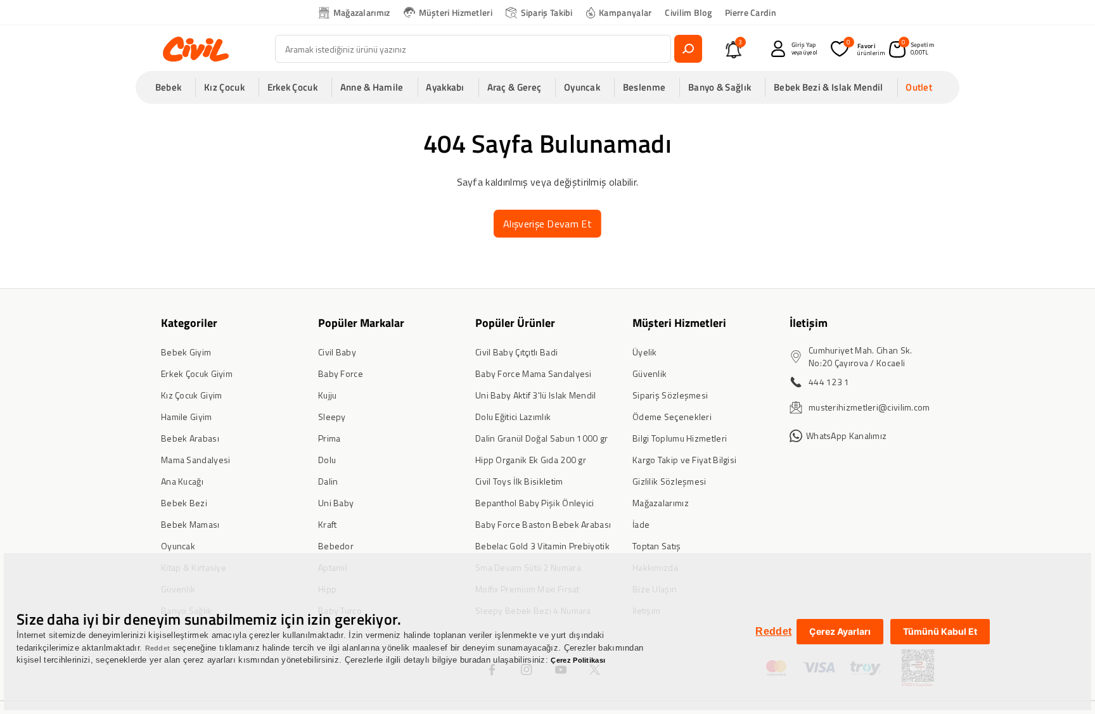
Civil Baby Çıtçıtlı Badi (516, 352)
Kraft (327, 524)
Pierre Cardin (750, 12)
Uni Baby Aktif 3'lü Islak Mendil (535, 395)
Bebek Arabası (190, 438)
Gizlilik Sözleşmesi (669, 481)
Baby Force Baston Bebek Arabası (543, 524)
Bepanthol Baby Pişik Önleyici (534, 502)
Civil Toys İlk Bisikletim (519, 481)
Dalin (328, 481)
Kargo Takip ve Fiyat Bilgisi (684, 459)
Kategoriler (189, 322)
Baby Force (340, 373)
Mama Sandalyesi (196, 459)
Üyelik (644, 352)
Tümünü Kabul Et (940, 631)
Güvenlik (649, 373)
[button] (172, 87)
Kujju (327, 395)
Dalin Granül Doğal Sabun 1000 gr (541, 438)
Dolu (327, 459)
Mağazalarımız (361, 12)
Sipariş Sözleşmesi (670, 395)
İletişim (809, 322)
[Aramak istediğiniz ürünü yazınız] (688, 49)
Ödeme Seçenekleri (672, 416)
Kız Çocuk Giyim (191, 395)
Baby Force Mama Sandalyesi (533, 373)
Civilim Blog (688, 12)
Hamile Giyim (186, 416)
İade (641, 524)
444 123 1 (829, 381)
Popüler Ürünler (515, 322)
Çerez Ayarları (840, 631)
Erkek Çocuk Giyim (197, 373)
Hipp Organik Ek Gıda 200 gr (530, 459)
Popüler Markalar (361, 322)
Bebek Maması (190, 524)
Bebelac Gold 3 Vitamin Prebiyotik (542, 545)
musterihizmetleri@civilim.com (869, 407)
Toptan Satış (656, 545)
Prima (329, 438)
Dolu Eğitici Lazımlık (513, 416)
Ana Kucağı (182, 481)
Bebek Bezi (184, 502)
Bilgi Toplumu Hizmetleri (679, 438)
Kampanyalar (625, 12)
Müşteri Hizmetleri (455, 12)
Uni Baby (336, 502)
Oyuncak (178, 545)
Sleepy (332, 416)
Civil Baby (337, 352)
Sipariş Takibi (547, 12)
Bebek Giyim (186, 352)
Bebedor (336, 545)
